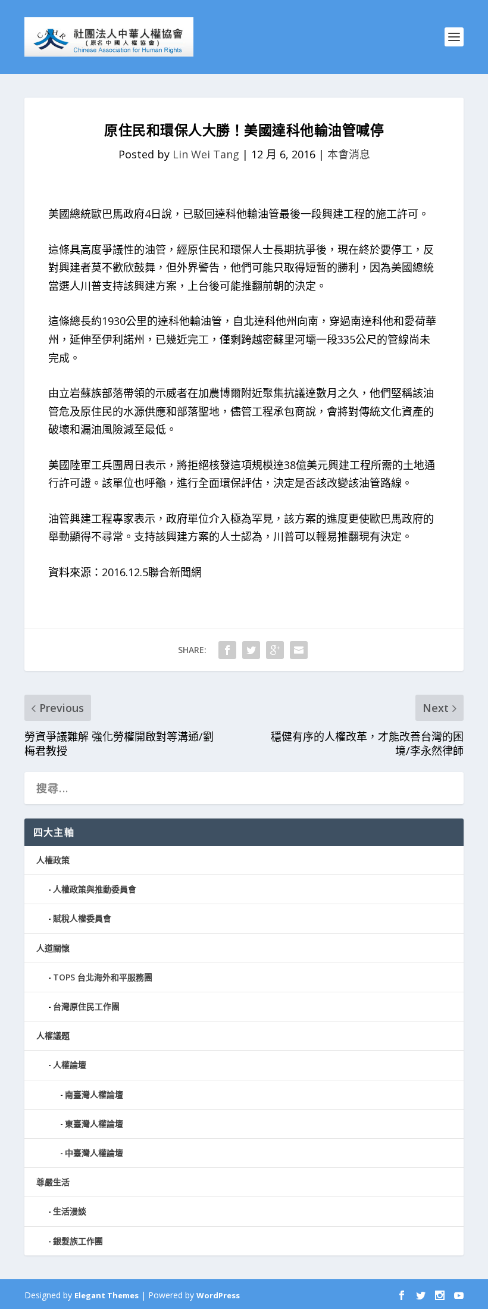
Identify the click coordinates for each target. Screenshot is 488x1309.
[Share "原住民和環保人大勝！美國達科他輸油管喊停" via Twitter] (251, 650)
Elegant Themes (106, 1295)
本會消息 (348, 154)
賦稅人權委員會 (82, 918)
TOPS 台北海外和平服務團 (102, 977)
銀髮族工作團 (78, 1240)
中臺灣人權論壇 (94, 1152)
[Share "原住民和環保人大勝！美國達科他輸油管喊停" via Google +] (275, 650)
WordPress (218, 1295)
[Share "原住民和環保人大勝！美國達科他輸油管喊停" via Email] (299, 650)
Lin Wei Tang (206, 154)
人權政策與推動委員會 (94, 889)
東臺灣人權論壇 (94, 1123)
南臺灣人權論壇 (94, 1094)
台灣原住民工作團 (86, 1006)
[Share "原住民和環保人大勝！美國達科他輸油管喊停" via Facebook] (227, 650)
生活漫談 (69, 1211)
